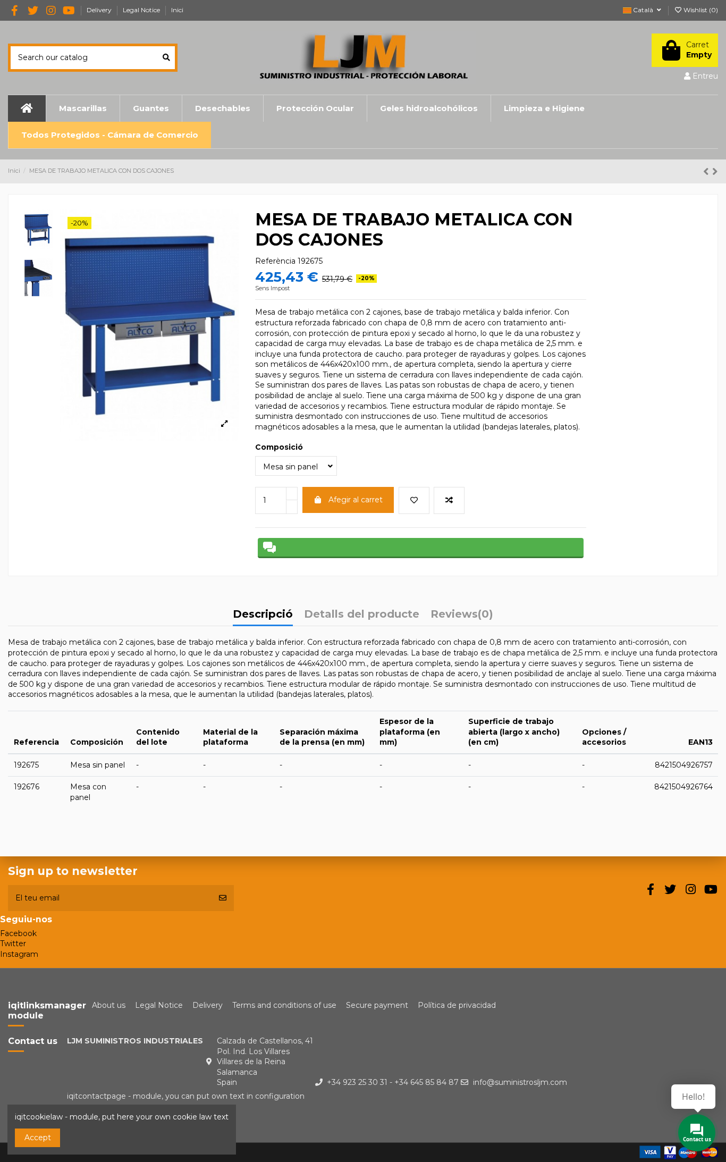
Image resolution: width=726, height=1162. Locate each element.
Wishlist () (700, 10)
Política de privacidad (457, 1005)
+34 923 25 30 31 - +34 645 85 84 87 (393, 1082)
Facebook (18, 933)
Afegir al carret (355, 499)
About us (108, 1005)
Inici (177, 10)
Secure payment (377, 1005)
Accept (37, 1137)
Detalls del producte (361, 614)
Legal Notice (142, 10)
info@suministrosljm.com (520, 1082)
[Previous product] (707, 171)
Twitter (13, 943)
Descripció (263, 614)
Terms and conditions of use (284, 1005)
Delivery (100, 10)
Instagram (19, 954)
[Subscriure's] (223, 898)
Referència (275, 261)
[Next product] (715, 171)
